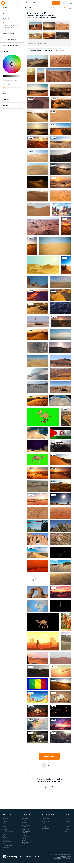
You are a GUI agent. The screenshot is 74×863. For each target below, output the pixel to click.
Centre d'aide (46, 819)
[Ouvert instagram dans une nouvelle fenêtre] (24, 856)
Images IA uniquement (12, 25)
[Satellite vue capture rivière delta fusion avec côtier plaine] (37, 347)
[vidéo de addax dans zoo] (37, 737)
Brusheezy (6, 819)
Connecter (64, 3)
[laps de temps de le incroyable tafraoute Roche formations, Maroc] (60, 526)
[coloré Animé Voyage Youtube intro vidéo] (60, 513)
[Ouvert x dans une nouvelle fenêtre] (35, 856)
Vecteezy (5, 821)
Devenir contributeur (45, 827)
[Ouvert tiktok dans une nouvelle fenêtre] (32, 856)
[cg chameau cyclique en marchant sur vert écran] (37, 459)
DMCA (24, 823)
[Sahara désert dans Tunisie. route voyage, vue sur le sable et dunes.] (60, 282)
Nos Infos (44, 824)
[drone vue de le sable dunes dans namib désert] (37, 486)
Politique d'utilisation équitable (61, 858)
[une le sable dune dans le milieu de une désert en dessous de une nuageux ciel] (60, 486)
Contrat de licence (25, 819)
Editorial (35, 3)
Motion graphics (36, 50)
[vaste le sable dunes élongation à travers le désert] (37, 552)
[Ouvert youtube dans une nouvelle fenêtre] (38, 856)
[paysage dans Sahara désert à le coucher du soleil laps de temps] (31, 75)
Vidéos (27, 3)
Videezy (5, 824)
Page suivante (49, 756)
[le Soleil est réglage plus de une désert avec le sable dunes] (61, 321)
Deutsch (67, 826)
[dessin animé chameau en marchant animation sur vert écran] (43, 417)
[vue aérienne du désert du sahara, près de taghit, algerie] (58, 75)
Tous (6, 23)
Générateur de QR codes (7, 846)
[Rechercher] (65, 8)
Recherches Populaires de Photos (26, 836)
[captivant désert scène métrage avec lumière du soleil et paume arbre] (60, 499)
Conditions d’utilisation (65, 856)
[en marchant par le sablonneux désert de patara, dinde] (60, 566)
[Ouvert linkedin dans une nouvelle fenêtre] (27, 856)
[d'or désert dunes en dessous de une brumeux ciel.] (37, 116)
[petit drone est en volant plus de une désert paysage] (60, 374)
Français (67, 829)
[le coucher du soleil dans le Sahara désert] (37, 142)
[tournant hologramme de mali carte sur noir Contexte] (60, 606)
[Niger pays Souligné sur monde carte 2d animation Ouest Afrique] (37, 606)
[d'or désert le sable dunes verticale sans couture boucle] (66, 417)
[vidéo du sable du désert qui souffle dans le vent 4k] (60, 116)
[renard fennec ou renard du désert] (60, 539)
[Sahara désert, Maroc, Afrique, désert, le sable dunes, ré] (60, 129)
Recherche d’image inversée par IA (8, 835)
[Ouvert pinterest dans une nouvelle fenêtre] (30, 856)
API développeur (8, 832)
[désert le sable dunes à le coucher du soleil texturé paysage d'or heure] (37, 308)
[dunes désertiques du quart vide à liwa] (37, 61)
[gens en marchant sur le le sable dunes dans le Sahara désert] (60, 361)
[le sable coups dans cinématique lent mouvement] (60, 156)
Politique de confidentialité (64, 857)
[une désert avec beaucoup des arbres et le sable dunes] (60, 61)
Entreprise (6, 826)
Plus (44, 3)
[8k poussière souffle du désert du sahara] (60, 334)
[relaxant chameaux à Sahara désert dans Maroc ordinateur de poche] (60, 387)
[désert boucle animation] (43, 265)
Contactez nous (46, 821)
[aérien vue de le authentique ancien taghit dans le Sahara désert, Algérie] (60, 737)
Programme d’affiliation (25, 826)
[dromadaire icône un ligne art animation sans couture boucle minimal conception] (37, 579)
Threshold (6, 84)
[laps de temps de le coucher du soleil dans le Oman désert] (37, 90)
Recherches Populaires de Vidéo (26, 842)
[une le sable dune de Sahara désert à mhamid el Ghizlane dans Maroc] (38, 103)
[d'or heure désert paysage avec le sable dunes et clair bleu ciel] (60, 459)
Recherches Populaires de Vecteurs (26, 831)
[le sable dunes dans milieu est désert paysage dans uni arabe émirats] (38, 671)
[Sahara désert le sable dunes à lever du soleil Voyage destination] (60, 169)
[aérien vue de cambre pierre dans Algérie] (37, 592)
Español (67, 821)
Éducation (6, 829)
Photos (18, 3)
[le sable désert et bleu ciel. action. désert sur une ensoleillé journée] (55, 246)
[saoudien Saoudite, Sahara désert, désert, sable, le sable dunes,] (60, 142)
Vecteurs (9, 3)
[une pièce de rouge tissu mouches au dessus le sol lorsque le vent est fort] (37, 526)
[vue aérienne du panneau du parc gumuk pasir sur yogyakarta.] (37, 387)
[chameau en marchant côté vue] (43, 622)
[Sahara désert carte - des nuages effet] (37, 724)
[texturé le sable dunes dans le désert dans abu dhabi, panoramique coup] (38, 209)
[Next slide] (68, 50)
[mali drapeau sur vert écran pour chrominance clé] (37, 684)
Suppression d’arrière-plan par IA (8, 841)
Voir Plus (62, 36)
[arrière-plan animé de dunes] (61, 671)
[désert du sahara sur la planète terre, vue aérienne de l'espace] (60, 400)
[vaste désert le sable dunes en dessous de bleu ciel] (66, 265)
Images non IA (9, 27)
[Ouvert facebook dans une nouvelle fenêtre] (21, 856)
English (67, 819)
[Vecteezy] (3, 3)
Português (68, 824)
